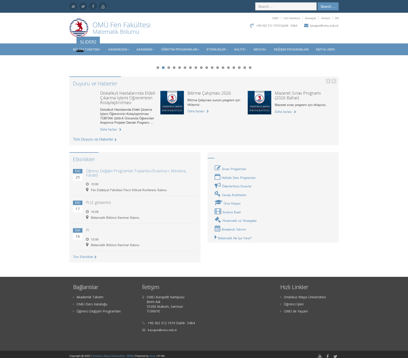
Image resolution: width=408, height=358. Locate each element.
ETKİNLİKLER (216, 49)
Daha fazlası (109, 129)
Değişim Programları (291, 49)
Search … (328, 6)
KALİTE (239, 49)
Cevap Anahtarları (234, 195)
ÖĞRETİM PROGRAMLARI (179, 49)
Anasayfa (310, 18)
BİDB (130, 356)
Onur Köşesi (232, 203)
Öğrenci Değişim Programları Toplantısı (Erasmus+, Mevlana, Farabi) (136, 173)
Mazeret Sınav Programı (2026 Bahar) (298, 95)
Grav (152, 356)
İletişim (325, 18)
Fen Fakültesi (292, 18)
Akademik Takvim (233, 229)
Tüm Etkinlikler (83, 257)
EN (337, 18)
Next (343, 61)
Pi (87, 230)
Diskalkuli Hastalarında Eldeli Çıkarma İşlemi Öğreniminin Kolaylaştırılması (127, 97)
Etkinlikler (84, 159)
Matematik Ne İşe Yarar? (235, 238)
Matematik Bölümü (116, 31)
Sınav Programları (234, 169)
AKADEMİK (144, 49)
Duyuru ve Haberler (95, 83)
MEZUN (259, 49)
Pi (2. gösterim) (98, 202)
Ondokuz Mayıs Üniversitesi (305, 297)
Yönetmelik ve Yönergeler (239, 220)
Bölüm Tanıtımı (86, 49)
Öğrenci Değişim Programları (98, 311)
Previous (64, 61)
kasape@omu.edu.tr (324, 25)
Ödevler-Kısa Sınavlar (236, 186)
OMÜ (275, 18)
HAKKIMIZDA (118, 49)
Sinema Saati (231, 212)
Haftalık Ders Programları (238, 177)
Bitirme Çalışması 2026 (209, 93)
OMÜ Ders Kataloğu (91, 304)
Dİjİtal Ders (325, 49)
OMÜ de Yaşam (296, 311)
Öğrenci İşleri (294, 304)
